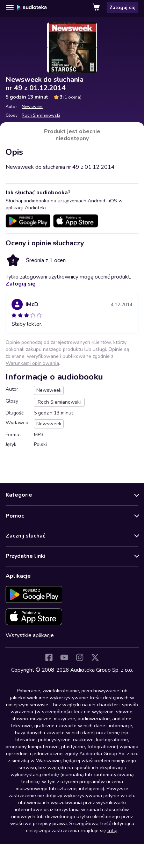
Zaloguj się (122, 7)
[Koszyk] (97, 7)
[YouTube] (64, 657)
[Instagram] (79, 657)
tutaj (112, 830)
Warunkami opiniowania (32, 363)
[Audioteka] (32, 7)
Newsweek (32, 106)
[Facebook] (49, 657)
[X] (95, 657)
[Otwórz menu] (10, 7)
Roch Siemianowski (41, 115)
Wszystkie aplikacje (30, 635)
